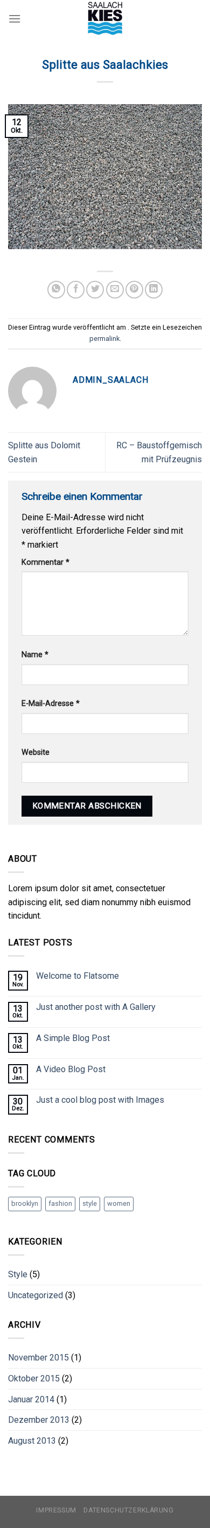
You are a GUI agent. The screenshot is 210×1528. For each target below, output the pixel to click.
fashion (60, 1203)
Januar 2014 (31, 1399)
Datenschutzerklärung (128, 1510)
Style (17, 1274)
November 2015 (38, 1357)
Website (36, 752)
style (89, 1203)
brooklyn (24, 1203)
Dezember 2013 (38, 1420)
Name (35, 654)
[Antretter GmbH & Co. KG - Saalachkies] (105, 19)
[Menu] (14, 18)
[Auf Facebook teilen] (76, 290)
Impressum (56, 1510)
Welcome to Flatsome (77, 976)
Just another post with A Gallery (96, 1007)
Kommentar (45, 562)
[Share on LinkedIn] (154, 290)
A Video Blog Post (71, 1069)
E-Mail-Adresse (51, 703)
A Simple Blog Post (73, 1038)
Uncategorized (35, 1295)
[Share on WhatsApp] (56, 290)
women (118, 1203)
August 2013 (32, 1441)
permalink (104, 338)
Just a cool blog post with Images (100, 1100)
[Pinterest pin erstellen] (134, 290)
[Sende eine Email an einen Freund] (115, 290)
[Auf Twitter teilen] (95, 290)
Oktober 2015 (34, 1378)
